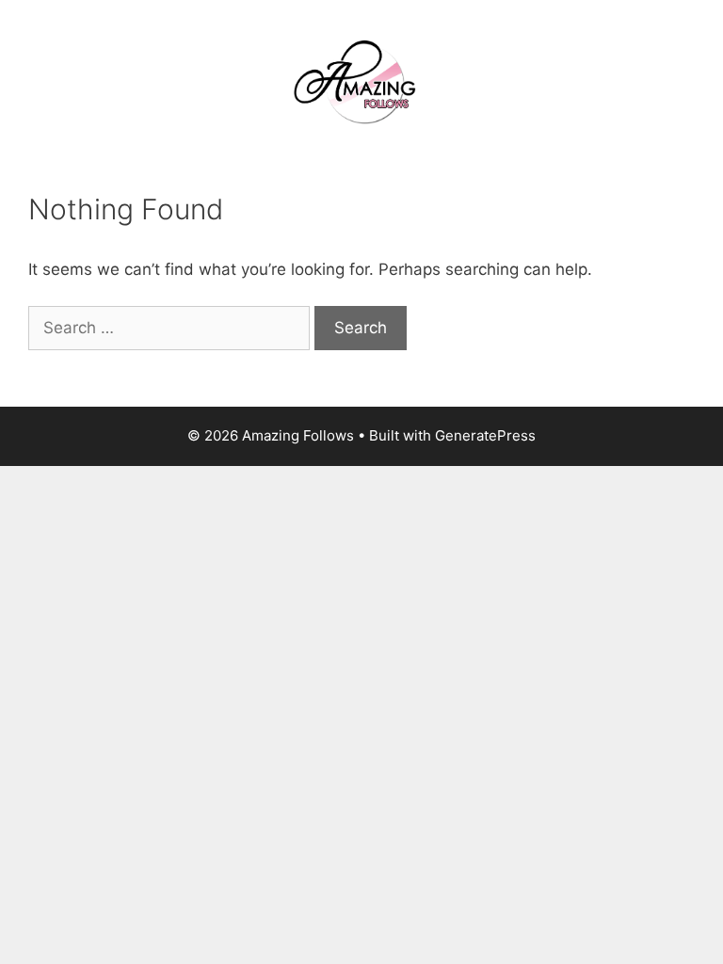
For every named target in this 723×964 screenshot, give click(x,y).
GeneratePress (485, 435)
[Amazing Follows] (361, 81)
